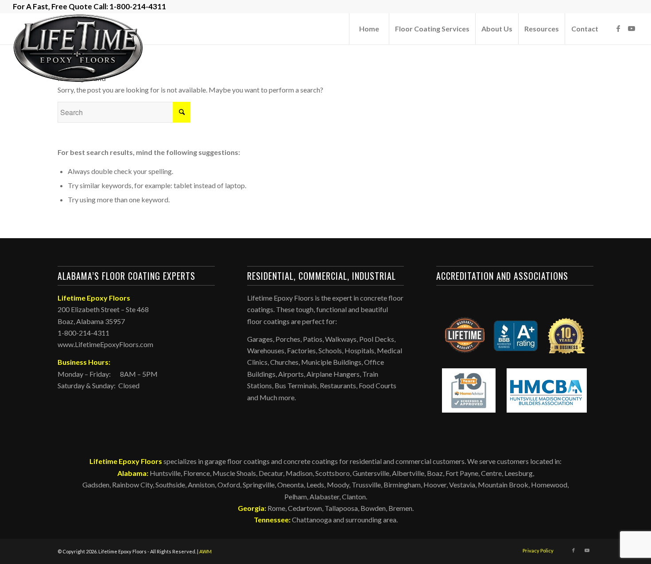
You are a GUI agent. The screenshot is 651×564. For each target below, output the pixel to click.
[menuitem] (369, 28)
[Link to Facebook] (618, 28)
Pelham (295, 496)
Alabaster (324, 496)
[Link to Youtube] (631, 28)
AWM (205, 551)
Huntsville (165, 473)
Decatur (271, 473)
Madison (299, 473)
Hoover (434, 484)
